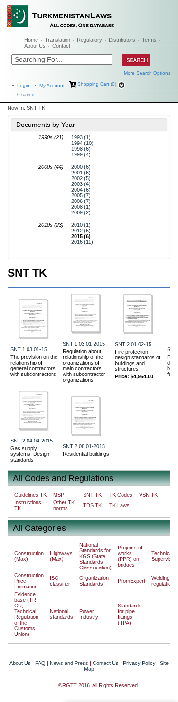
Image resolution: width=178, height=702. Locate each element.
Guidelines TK (30, 495)
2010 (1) (81, 225)
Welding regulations (164, 581)
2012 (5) (81, 230)
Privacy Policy (139, 663)
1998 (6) (81, 149)
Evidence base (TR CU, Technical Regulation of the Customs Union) (26, 614)
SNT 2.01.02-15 (133, 344)
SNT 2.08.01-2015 (84, 446)
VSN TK (148, 495)
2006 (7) (81, 201)
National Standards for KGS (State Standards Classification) (95, 556)
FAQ (40, 663)
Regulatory (89, 40)
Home (31, 40)
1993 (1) (81, 137)
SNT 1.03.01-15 (28, 349)
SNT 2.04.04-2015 (31, 440)
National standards (61, 614)
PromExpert (131, 581)
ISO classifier (60, 581)
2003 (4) (81, 184)
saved (26, 94)
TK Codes (120, 495)
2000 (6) (81, 167)
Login (23, 85)
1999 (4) (81, 154)
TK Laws (119, 505)
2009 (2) (81, 212)
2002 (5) (81, 178)
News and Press (69, 663)
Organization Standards (94, 581)
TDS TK (92, 505)
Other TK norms (64, 505)
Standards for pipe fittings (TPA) (129, 614)
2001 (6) (81, 172)
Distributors (122, 40)
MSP (58, 495)
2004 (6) (81, 189)
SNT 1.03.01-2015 (84, 343)
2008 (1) (81, 207)
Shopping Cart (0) (96, 84)
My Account (52, 85)
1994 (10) (82, 143)
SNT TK (92, 495)
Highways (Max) (61, 556)
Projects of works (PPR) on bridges (130, 556)
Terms (149, 40)
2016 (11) (82, 242)
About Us (35, 45)
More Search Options (147, 73)
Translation (57, 40)
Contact (61, 45)
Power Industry (88, 614)
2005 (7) (81, 195)
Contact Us (106, 663)
